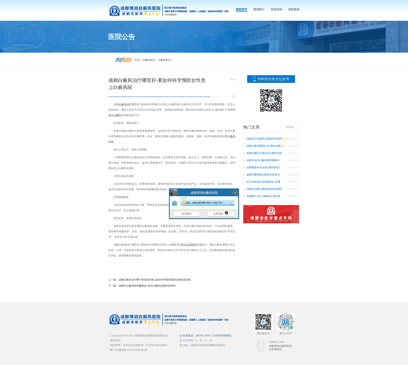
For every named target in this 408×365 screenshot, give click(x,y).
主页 (137, 60)
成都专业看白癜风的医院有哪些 (264, 189)
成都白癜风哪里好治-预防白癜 (263, 145)
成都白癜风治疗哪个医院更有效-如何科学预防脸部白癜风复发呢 (155, 279)
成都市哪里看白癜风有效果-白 (263, 174)
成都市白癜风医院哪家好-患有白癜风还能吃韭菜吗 (147, 285)
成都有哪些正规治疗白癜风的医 (264, 153)
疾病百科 (276, 9)
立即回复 (218, 213)
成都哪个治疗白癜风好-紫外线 (263, 196)
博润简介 (259, 9)
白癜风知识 (148, 60)
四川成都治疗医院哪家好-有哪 (263, 181)
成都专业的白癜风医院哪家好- (263, 160)
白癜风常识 (164, 60)
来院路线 (294, 9)
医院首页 (241, 9)
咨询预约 (187, 213)
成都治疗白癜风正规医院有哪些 (264, 138)
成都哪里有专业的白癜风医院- (263, 167)
